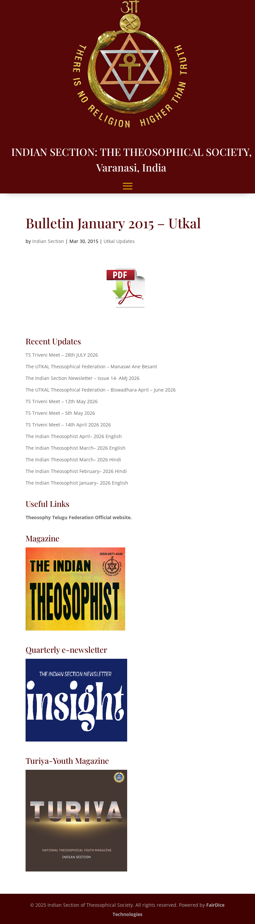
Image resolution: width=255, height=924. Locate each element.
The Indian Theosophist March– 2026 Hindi (73, 459)
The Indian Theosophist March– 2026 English (76, 448)
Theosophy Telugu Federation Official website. (79, 517)
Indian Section (48, 241)
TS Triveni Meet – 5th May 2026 (60, 413)
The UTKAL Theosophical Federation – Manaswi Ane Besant (91, 366)
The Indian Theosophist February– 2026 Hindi (76, 471)
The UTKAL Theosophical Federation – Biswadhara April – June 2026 (101, 390)
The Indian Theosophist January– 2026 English (77, 483)
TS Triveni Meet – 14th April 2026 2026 (68, 424)
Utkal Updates (119, 241)
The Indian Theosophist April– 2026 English (74, 436)
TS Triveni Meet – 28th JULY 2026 (62, 355)
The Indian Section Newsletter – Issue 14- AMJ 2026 (82, 378)
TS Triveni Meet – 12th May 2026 (62, 401)
